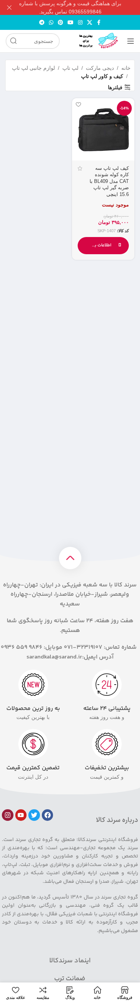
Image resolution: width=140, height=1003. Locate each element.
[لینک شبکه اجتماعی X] (89, 23)
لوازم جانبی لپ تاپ (33, 68)
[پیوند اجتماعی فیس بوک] (98, 23)
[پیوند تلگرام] (42, 23)
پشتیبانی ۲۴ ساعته (107, 708)
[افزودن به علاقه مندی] (78, 104)
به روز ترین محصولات (33, 708)
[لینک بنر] (81, 7)
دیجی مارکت (100, 68)
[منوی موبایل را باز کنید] (130, 41)
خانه (126, 68)
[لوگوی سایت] (93, 41)
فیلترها (115, 87)
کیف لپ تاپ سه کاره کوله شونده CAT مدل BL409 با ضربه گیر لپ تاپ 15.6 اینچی (109, 181)
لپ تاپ (70, 68)
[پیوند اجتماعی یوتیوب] (70, 23)
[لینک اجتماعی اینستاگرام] (80, 23)
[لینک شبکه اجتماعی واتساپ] (51, 23)
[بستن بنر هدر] (9, 7)
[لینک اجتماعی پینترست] (60, 23)
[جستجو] (13, 41)
